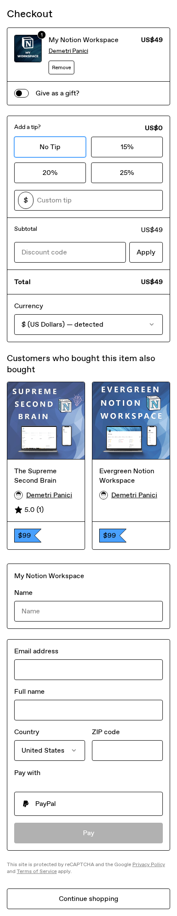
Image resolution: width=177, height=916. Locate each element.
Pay (89, 833)
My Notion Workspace (84, 40)
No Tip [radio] (50, 147)
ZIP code (106, 732)
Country (26, 732)
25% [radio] (127, 172)
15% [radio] (127, 147)
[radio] (88, 804)
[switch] (21, 93)
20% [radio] (50, 172)
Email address (36, 651)
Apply (146, 252)
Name (23, 592)
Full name (29, 691)
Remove (61, 67)
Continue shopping (88, 899)
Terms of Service (37, 871)
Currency (28, 306)
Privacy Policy (148, 864)
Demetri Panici (68, 51)
